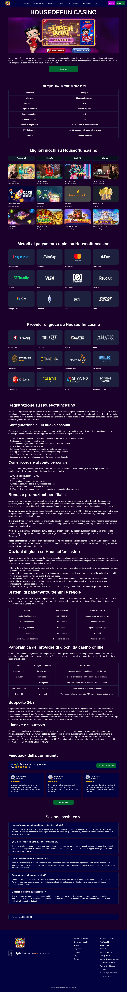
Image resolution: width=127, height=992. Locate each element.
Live (48, 158)
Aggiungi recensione (106, 765)
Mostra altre (63, 802)
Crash (76, 158)
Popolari (20, 158)
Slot (103, 158)
